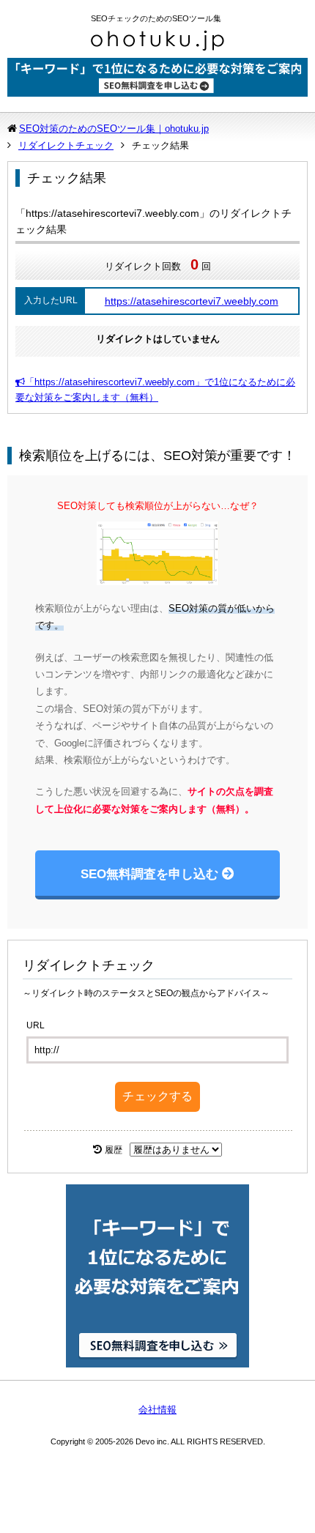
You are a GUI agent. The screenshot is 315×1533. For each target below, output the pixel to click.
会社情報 (157, 1409)
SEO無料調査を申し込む (149, 874)
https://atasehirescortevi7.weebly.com (191, 301)
